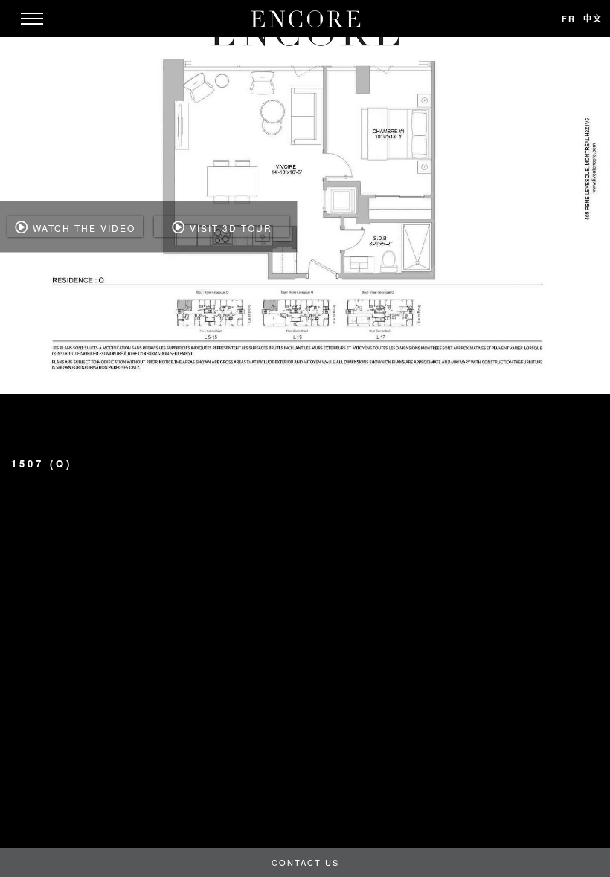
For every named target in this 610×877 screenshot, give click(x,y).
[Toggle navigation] (32, 18)
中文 (593, 18)
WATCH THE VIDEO (82, 227)
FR (569, 18)
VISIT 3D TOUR (229, 227)
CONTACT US (305, 862)
